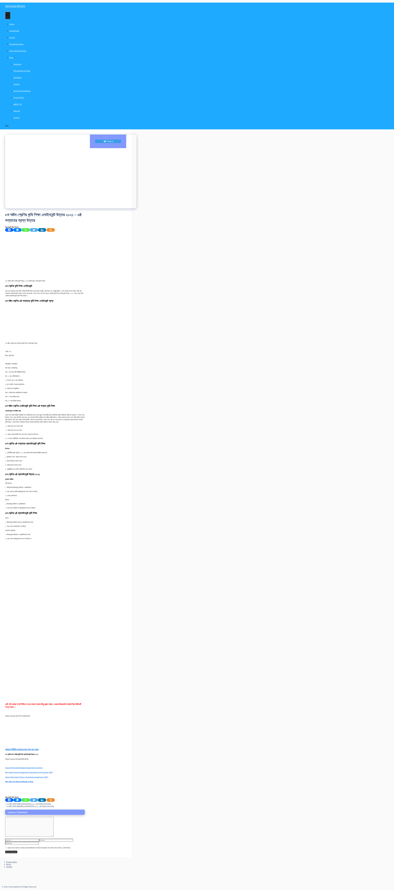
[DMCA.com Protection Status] (17, 884)
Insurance (17, 64)
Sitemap (16, 111)
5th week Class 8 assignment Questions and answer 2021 (29, 772)
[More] (50, 230)
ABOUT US (17, 104)
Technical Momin (15, 6)
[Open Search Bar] (7, 126)
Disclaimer (17, 77)
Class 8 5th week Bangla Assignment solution (24, 768)
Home (11, 24)
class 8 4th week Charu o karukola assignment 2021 (26, 777)
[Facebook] (9, 230)
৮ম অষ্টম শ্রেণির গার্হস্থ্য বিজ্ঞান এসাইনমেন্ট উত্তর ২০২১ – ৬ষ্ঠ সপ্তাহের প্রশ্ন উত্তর (30, 806)
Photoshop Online (16, 44)
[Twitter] (34, 230)
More (11, 57)
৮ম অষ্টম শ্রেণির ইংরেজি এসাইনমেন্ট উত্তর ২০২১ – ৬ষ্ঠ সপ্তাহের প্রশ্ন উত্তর (29, 804)
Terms (8, 864)
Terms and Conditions (22, 91)
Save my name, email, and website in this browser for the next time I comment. (39, 847)
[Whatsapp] (26, 230)
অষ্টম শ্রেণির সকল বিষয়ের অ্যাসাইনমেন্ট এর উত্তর (19, 782)
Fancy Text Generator (17, 51)
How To (12, 37)
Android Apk (14, 31)
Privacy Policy (18, 97)
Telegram (110, 141)
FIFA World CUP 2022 (21, 71)
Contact (16, 84)
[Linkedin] (42, 230)
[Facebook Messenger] (17, 230)
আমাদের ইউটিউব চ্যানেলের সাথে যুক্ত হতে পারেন (22, 749)
